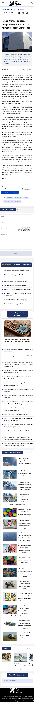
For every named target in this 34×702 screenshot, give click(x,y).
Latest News (6, 265)
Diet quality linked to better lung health (15, 285)
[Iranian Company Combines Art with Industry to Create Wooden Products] (17, 328)
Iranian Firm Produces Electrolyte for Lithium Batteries (18, 397)
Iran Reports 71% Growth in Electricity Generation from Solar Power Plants (18, 372)
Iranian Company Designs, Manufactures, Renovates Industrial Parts (24, 524)
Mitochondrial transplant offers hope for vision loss (17, 276)
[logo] (17, 3)
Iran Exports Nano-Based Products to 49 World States (24, 560)
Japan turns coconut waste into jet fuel (15, 281)
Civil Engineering (18, 9)
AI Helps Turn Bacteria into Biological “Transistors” (17, 295)
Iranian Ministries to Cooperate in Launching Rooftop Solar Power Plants (24, 462)
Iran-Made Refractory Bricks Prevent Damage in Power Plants (18, 351)
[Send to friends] (27, 13)
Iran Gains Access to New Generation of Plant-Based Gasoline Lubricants (18, 378)
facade (26, 198)
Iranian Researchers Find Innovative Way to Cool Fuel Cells (18, 390)
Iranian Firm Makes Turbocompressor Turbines (17, 414)
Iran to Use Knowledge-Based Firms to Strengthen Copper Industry (18, 426)
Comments (27, 265)
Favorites (17, 265)
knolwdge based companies (12, 201)
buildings (10, 198)
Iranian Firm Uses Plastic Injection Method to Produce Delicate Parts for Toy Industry (25, 597)
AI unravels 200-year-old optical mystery (15, 300)
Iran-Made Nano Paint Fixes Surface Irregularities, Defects (24, 511)
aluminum (18, 198)
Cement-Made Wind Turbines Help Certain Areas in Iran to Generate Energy (18, 409)
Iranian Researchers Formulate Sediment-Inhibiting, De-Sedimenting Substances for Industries (20, 500)
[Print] (19, 13)
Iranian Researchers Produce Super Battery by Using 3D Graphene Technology (18, 403)
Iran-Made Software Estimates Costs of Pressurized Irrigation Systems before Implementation (18, 364)
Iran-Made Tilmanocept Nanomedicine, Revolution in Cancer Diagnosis (24, 549)
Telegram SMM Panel (9, 681)
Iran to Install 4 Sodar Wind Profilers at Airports (25, 635)
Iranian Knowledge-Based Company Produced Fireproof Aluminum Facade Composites (16, 25)
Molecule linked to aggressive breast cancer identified (17, 305)
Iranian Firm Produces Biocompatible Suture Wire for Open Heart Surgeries (18, 384)
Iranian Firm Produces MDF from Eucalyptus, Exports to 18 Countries (18, 420)
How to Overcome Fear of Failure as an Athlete (14, 665)
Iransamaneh (30, 701)
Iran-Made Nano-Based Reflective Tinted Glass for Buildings (24, 473)
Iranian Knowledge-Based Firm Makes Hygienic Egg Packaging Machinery (24, 624)
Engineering (6, 9)
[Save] (23, 13)
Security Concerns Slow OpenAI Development (17, 271)
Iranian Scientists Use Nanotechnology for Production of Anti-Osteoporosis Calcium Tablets (18, 438)
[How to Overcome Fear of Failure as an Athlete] (15, 657)
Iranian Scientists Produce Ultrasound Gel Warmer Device (18, 432)
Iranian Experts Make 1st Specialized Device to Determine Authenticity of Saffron (18, 445)
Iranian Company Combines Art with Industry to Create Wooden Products (17, 340)
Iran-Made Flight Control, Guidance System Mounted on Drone (24, 585)
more (28, 452)
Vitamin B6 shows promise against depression (17, 289)
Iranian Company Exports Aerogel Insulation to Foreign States (18, 357)
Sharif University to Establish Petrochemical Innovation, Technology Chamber (25, 572)
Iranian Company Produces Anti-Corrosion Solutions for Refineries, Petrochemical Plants (21, 611)
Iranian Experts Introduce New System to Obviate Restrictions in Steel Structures (24, 486)
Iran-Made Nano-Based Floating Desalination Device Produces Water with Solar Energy (24, 537)
